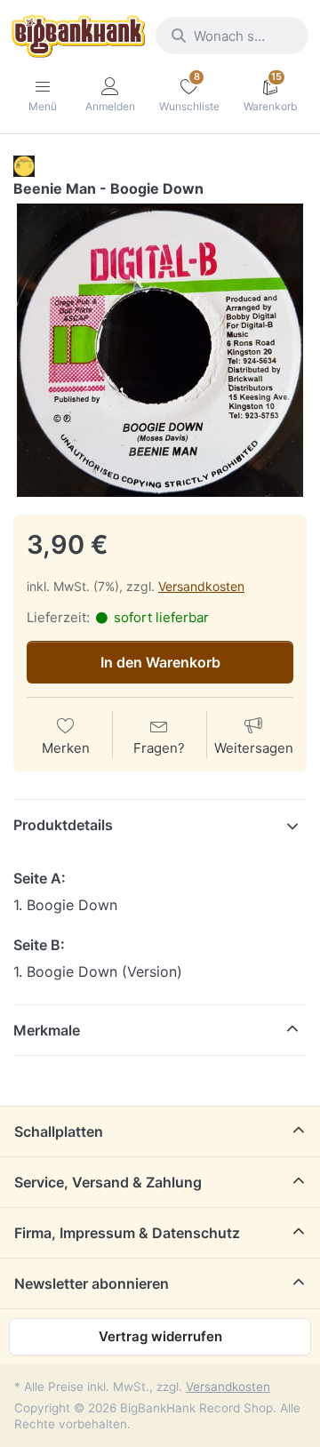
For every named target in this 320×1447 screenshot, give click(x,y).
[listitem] (160, 350)
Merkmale (46, 1030)
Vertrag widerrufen (160, 1336)
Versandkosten (201, 586)
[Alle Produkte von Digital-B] (24, 165)
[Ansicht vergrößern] (160, 350)
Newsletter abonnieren (91, 1283)
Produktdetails (63, 825)
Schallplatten (58, 1131)
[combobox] (232, 35)
